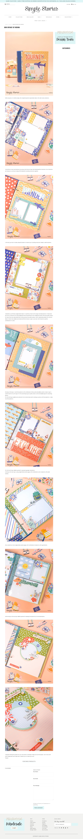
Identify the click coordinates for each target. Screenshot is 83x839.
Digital (44, 824)
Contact (32, 824)
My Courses (45, 829)
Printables (44, 825)
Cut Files (44, 828)
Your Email (35, 778)
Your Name (35, 771)
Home (6, 24)
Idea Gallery (33, 828)
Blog (10, 24)
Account (68, 4)
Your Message (36, 785)
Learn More (33, 822)
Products (44, 821)
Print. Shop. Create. (40, 20)
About (31, 821)
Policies (32, 825)
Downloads (45, 826)
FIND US (56, 827)
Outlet (43, 822)
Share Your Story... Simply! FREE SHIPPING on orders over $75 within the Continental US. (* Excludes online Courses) (40, 1)
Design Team (33, 829)
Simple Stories (45, 836)
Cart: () (74, 4)
